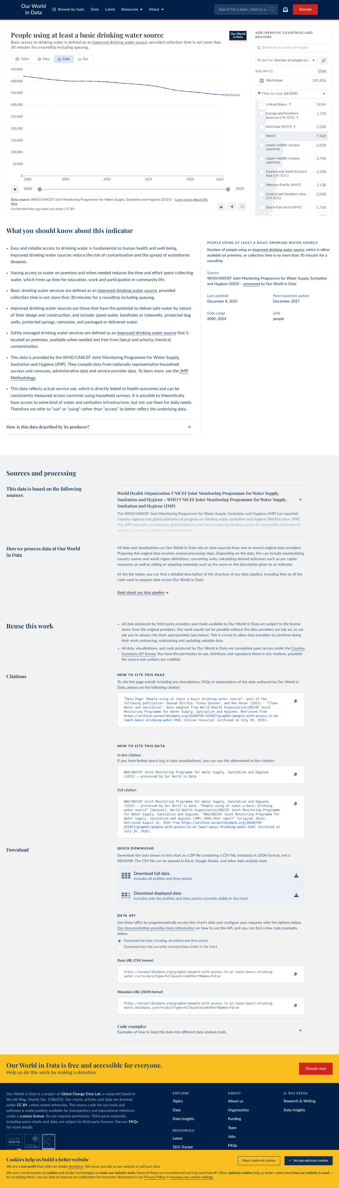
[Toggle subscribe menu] (285, 9)
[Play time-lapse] (15, 189)
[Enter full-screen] (242, 206)
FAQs (133, 1122)
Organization (238, 1110)
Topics (178, 1101)
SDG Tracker (183, 1147)
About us (235, 1101)
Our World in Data (33, 9)
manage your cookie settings (191, 1177)
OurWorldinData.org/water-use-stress (37, 209)
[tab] (22, 59)
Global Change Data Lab (81, 1094)
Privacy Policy (154, 1177)
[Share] (232, 206)
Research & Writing (299, 1101)
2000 (28, 189)
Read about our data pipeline (140, 593)
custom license (32, 1116)
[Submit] (271, 9)
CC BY (69, 209)
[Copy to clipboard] (289, 701)
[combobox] (246, 9)
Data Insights (183, 1119)
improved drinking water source (127, 291)
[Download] (221, 206)
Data (95, 9)
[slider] (39, 189)
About (154, 9)
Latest (110, 9)
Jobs (231, 1137)
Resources (129, 9)
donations (76, 1166)
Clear (322, 71)
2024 (240, 189)
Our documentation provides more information (156, 928)
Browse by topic (71, 9)
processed (251, 284)
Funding (234, 1119)
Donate (305, 9)
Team (232, 1128)
